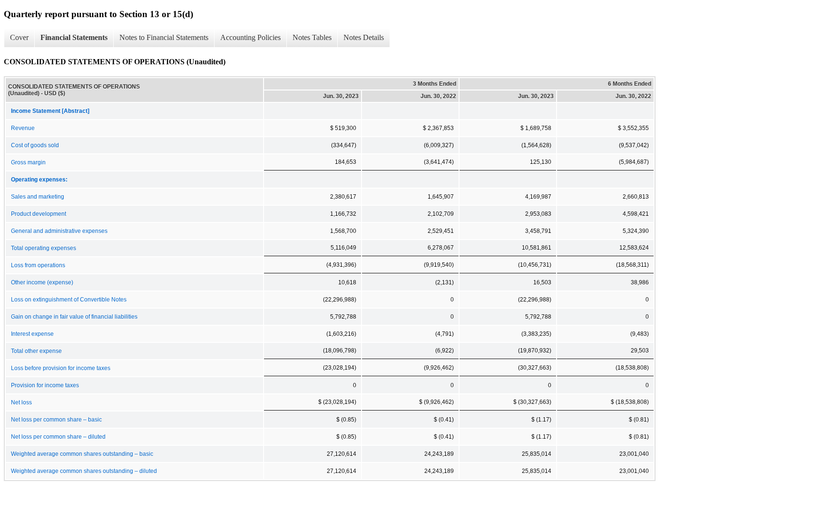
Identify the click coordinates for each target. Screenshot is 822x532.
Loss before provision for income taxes (60, 368)
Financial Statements (74, 37)
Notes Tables (312, 37)
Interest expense (32, 334)
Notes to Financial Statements (163, 37)
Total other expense (36, 351)
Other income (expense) (42, 282)
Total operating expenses (43, 248)
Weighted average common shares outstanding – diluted (84, 471)
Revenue (23, 128)
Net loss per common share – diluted (58, 437)
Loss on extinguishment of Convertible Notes (69, 299)
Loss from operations (38, 265)
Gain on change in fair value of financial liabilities (74, 317)
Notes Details (363, 37)
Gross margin (28, 162)
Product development (38, 214)
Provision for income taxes (45, 385)
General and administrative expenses (59, 231)
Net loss (21, 402)
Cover (19, 37)
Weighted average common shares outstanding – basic (82, 454)
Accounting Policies (250, 37)
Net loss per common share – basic (56, 419)
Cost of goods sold (35, 145)
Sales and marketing (37, 197)
